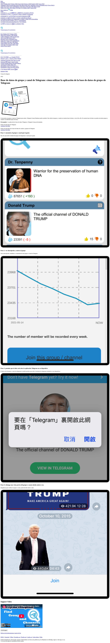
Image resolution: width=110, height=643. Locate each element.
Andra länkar (36, 637)
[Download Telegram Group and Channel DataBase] (9, 10)
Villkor (11, 637)
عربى (10, 57)
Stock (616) (21, 4)
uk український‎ (16, 19)
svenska (2, 63)
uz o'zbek (3, 22)
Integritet (7, 637)
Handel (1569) (34, 4)
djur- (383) (9, 8)
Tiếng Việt (13, 64)
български (13, 67)
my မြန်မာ (12, 23)
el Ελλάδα (12, 17)
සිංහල (17, 66)
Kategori (3, 2)
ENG (2, 57)
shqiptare (3, 71)
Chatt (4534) (33, 8)
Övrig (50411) (51, 5)
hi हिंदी (28, 16)
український (4, 64)
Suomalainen (4, 67)
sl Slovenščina (34, 19)
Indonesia (3, 62)
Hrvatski (15, 63)
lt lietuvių (24, 22)
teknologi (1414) (35, 5)
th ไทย (13, 16)
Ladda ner (5, 10)
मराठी (9, 69)
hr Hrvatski (3, 19)
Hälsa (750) (15, 8)
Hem (2, 1)
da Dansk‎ (3, 17)
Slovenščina (3, 66)
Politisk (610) (7, 4)
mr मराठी (3, 23)
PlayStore (7, 126)
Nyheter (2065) (14, 4)
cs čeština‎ (22, 19)
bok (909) (21, 5)
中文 (4, 57)
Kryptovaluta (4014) (14, 5)
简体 (7, 57)
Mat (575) (20, 8)
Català (12, 62)
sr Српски (7, 23)
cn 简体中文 (20, 13)
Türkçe (15, 58)
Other (22, 23)
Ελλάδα (16, 62)
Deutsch (2, 58)
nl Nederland (30, 14)
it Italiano (24, 14)
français (12, 58)
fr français (14, 14)
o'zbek (8, 67)
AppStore (3, 126)
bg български (8, 22)
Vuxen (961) (42, 4)
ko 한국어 (31, 13)
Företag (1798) (27, 4)
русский (18, 60)
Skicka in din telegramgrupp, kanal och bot (11, 633)
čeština (8, 64)
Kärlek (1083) (26, 8)
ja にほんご (9, 14)
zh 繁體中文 (13, 13)
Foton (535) (9, 6)
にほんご (7, 58)
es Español (25, 13)
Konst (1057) (27, 5)
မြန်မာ (16, 69)
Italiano (19, 58)
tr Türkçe (19, 14)
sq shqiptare (18, 23)
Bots (2, 10)
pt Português (4, 16)
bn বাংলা (7, 20)
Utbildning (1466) (5, 5)
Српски (12, 69)
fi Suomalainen (22, 20)
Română (7, 63)
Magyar (11, 63)
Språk (2, 11)
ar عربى (8, 13)
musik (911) (3, 6)
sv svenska (17, 17)
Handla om (23, 637)
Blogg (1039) (37, 6)
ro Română (23, 17)
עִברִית (2, 69)
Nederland (3, 60)
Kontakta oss (17, 637)
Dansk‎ (9, 62)
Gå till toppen (4, 630)
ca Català (7, 17)
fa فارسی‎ (9, 16)
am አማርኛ (3, 20)
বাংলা (11, 66)
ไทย (14, 60)
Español (14, 57)
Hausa (17, 67)
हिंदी (6, 62)
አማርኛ (8, 66)
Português (8, 60)
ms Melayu (9, 19)
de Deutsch (3, 14)
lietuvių (5, 69)
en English (3, 13)
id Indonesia (24, 16)
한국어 (18, 57)
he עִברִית (19, 22)
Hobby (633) (4, 8)
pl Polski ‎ (12, 20)
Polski (13, 66)
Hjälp (11, 10)
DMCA (2, 637)
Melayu (19, 63)
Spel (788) (30, 6)
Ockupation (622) (43, 5)
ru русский (18, 16)
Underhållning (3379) (17, 6)
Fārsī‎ (12, 60)
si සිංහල (16, 20)
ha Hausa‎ (14, 22)
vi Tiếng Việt (28, 19)
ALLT (2, 4)
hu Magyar (28, 17)
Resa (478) (25, 6)
